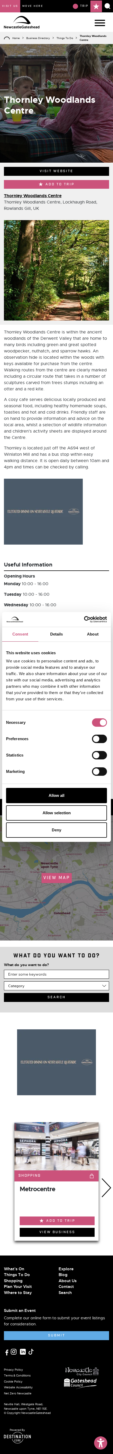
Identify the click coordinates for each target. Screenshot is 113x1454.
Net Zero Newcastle (18, 1393)
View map (56, 878)
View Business (57, 1232)
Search (65, 1292)
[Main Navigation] (100, 23)
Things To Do (64, 38)
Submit (56, 1335)
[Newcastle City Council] (82, 1370)
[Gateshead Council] (81, 1383)
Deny (56, 830)
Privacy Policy (13, 1369)
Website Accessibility (18, 1387)
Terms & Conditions (17, 1375)
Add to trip (59, 184)
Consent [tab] (20, 634)
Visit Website (56, 171)
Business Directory (38, 38)
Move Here (32, 6)
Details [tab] (56, 634)
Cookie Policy (13, 1381)
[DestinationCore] (17, 1437)
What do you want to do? (26, 964)
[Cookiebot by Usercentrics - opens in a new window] (84, 619)
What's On (14, 1269)
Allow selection (57, 813)
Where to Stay (18, 1292)
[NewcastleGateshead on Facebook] (7, 1352)
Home (16, 38)
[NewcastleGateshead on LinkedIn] (23, 1351)
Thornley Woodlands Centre (32, 195)
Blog (63, 1274)
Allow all (56, 795)
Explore (66, 1269)
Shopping (13, 1280)
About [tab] (93, 634)
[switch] (99, 739)
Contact (66, 1286)
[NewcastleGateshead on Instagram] (14, 1351)
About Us (68, 1280)
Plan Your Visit (18, 1286)
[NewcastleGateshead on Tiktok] (31, 1351)
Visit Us (10, 6)
